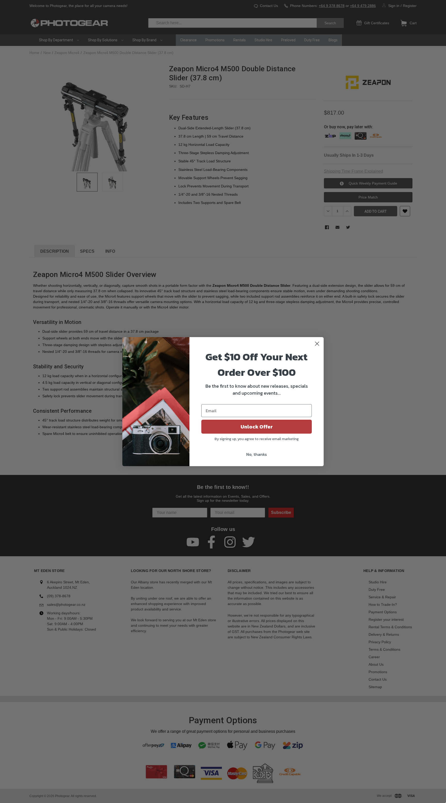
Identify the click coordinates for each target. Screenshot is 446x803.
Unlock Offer (257, 427)
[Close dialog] (317, 343)
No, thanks (256, 454)
